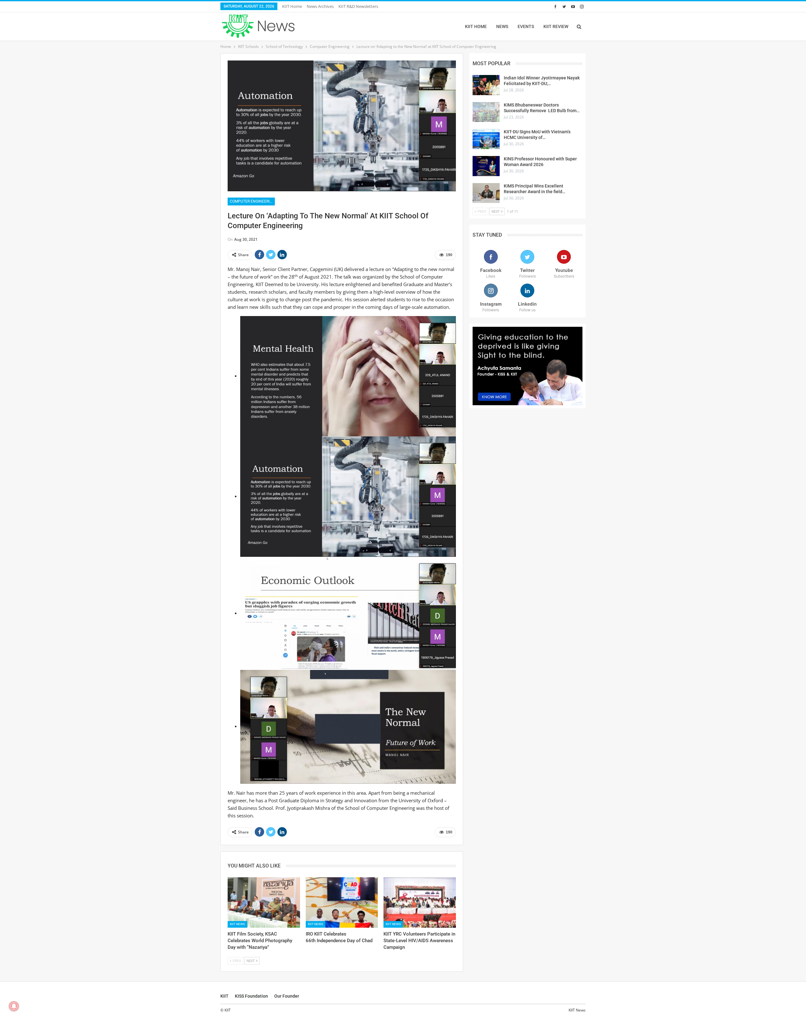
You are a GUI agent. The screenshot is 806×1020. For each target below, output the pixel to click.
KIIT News (237, 924)
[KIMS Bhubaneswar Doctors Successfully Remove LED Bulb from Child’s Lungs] (486, 112)
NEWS (502, 26)
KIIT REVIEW (555, 26)
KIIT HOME (476, 26)
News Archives (320, 6)
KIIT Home (292, 6)
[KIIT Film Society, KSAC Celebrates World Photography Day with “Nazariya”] (264, 902)
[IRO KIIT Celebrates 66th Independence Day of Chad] (342, 902)
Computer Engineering (252, 201)
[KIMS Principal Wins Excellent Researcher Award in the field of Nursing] (486, 193)
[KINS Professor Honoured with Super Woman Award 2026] (486, 166)
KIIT (224, 996)
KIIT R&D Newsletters (358, 6)
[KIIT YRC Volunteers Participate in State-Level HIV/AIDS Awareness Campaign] (419, 902)
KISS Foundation (251, 996)
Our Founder (286, 996)
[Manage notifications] (14, 1006)
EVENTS (526, 26)
